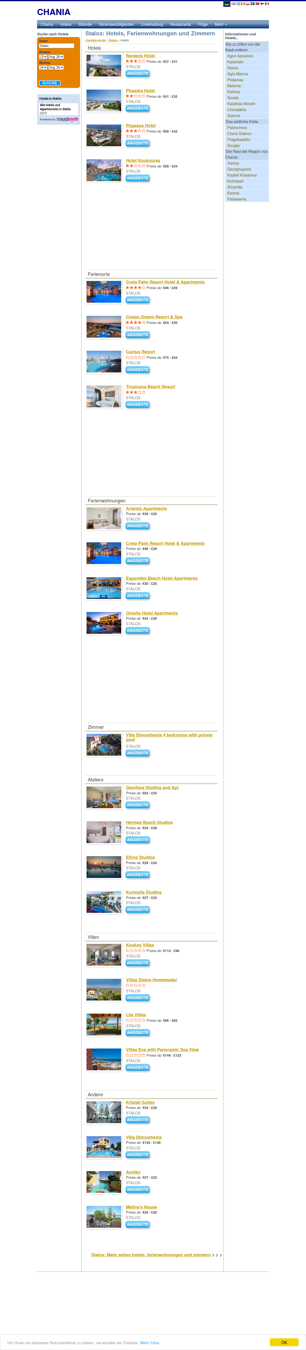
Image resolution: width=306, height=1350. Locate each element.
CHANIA (54, 11)
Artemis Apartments (146, 508)
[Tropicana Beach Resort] (139, 405)
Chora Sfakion (239, 133)
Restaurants (180, 24)
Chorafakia (236, 109)
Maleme (234, 85)
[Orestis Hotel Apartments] (139, 631)
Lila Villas (136, 1014)
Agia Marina (237, 73)
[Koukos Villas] (139, 963)
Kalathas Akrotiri (241, 103)
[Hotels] (67, 119)
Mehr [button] (219, 24)
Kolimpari (235, 181)
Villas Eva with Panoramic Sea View (162, 1049)
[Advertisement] (151, 234)
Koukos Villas (140, 945)
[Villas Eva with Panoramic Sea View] (139, 1067)
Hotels (65, 24)
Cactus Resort (140, 352)
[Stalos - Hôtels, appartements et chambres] (267, 3)
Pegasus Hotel (141, 125)
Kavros (233, 193)
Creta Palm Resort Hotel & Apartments (165, 282)
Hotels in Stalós (50, 98)
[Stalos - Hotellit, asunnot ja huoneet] (262, 3)
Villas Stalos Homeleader (151, 980)
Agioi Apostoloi (240, 56)
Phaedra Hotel (140, 90)
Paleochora (237, 127)
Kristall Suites (140, 1102)
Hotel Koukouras (143, 160)
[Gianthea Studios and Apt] (139, 805)
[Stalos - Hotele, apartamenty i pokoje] (248, 3)
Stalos (232, 67)
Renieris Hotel (140, 56)
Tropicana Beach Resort (150, 386)
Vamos (233, 163)
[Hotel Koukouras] (139, 178)
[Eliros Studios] (139, 875)
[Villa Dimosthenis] (139, 1155)
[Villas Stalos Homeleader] (139, 998)
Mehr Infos (149, 1342)
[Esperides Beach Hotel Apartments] (139, 596)
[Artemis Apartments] (139, 526)
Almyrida (234, 187)
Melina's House (141, 1207)
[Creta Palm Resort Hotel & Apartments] (139, 300)
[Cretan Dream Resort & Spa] (139, 335)
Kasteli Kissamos (242, 175)
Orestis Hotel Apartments (152, 613)
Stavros (233, 115)
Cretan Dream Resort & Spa (154, 317)
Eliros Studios (140, 857)
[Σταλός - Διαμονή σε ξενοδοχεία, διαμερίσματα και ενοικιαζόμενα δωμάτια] (238, 3)
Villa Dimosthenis (144, 1137)
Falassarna (236, 199)
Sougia (233, 145)
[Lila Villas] (139, 1033)
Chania (47, 24)
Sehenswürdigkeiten (116, 24)
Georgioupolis (239, 169)
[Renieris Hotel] (139, 74)
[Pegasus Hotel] (139, 143)
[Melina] (139, 1224)
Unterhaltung (152, 24)
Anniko (133, 1172)
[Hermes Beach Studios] (139, 840)
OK (284, 1342)
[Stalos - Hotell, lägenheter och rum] (253, 3)
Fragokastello (238, 139)
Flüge (203, 24)
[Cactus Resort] (139, 370)
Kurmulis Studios (144, 892)
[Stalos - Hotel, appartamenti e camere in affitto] (243, 3)
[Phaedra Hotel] (139, 109)
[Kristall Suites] (139, 1120)
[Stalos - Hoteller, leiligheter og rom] (257, 3)
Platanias (235, 79)
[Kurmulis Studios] (139, 910)
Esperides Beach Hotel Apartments (162, 578)
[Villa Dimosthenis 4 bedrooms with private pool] (139, 753)
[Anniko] (139, 1190)
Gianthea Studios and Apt (152, 787)
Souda (233, 97)
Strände (85, 24)
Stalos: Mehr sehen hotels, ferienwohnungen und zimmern (151, 1255)
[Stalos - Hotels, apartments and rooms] (233, 3)
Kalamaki (235, 62)
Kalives (233, 91)
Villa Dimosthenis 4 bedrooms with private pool (169, 737)
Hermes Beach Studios (149, 822)
